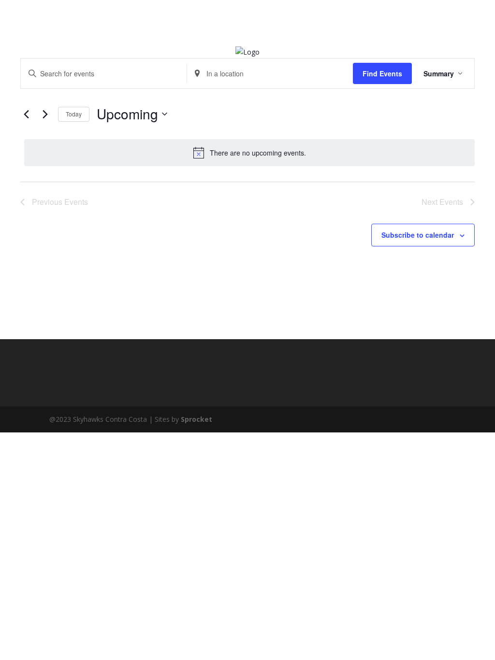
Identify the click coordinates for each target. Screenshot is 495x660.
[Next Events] (45, 114)
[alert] (249, 152)
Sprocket (196, 419)
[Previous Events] (26, 114)
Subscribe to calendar (417, 235)
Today (74, 114)
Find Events (382, 73)
